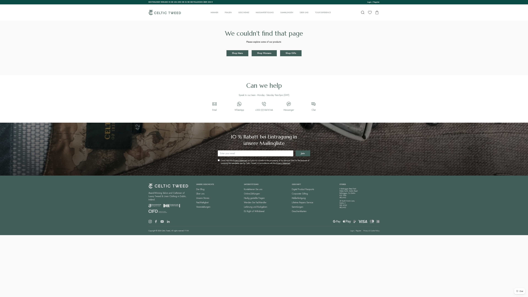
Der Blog (200, 189)
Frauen (228, 12)
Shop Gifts (291, 53)
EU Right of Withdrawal (254, 211)
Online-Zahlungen (252, 193)
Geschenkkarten (299, 211)
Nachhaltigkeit (202, 202)
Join (303, 153)
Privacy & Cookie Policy (371, 230)
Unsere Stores (202, 198)
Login (369, 2)
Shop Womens (264, 53)
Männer (214, 12)
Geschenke (243, 12)
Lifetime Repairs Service (302, 202)
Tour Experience (323, 12)
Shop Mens (237, 53)
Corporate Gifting (300, 193)
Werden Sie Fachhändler (255, 202)
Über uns (304, 12)
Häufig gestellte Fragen (254, 198)
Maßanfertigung (265, 12)
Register (376, 2)
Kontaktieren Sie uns (253, 189)
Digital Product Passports (303, 189)
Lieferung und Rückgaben (255, 206)
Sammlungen (286, 12)
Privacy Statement (240, 160)
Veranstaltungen (203, 206)
